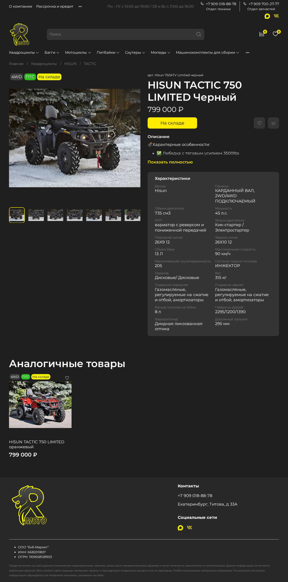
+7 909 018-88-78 (221, 4)
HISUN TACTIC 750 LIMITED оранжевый (36, 444)
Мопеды (158, 52)
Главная (16, 64)
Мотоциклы (76, 52)
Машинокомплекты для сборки (205, 52)
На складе (172, 123)
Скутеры (133, 52)
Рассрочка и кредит (54, 6)
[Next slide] (133, 138)
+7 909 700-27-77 (264, 4)
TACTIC (90, 64)
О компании (20, 6)
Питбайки (106, 52)
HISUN (70, 64)
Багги (50, 52)
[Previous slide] (16, 138)
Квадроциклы (22, 52)
